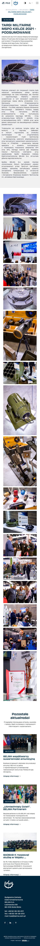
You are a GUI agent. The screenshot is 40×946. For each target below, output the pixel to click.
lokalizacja (15, 923)
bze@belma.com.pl (17, 916)
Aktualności (23, 10)
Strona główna (11, 10)
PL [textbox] (30, 3)
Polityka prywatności (29, 938)
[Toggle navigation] (37, 3)
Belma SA (10, 923)
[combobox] (30, 3)
